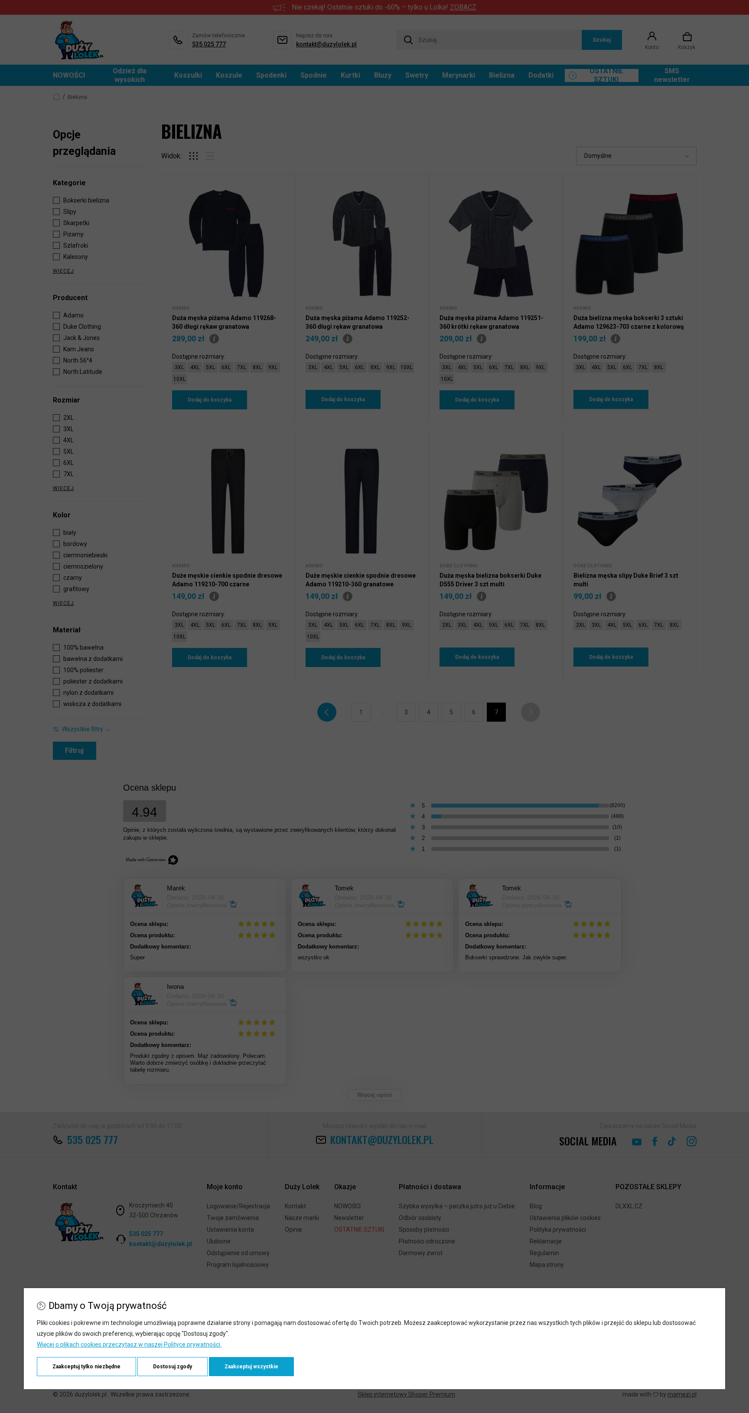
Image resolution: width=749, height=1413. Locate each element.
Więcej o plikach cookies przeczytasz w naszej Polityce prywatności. (129, 1344)
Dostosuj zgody (172, 1367)
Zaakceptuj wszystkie (251, 1367)
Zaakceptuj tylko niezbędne (86, 1367)
